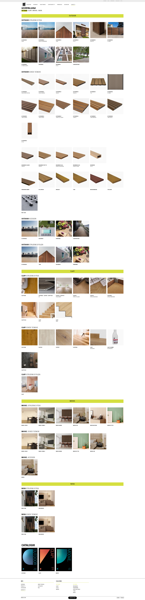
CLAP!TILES (24, 320)
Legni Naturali (76, 589)
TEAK (74, 189)
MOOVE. (23, 477)
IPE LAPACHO (41, 189)
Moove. (57, 589)
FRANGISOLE (59, 4)
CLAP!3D (74, 295)
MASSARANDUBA (93, 189)
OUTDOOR (23, 573)
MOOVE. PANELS (42, 425)
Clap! (57, 586)
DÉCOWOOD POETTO (43, 165)
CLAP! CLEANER (110, 347)
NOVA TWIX (24, 508)
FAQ (39, 587)
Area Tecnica (41, 584)
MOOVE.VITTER (110, 425)
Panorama (75, 587)
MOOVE (57, 573)
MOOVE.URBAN (59, 425)
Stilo (57, 587)
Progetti (23, 586)
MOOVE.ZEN (75, 425)
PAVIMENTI (35, 4)
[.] (77, 597)
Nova (74, 592)
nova (40, 10)
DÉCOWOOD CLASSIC (26, 165)
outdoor (24, 10)
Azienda (23, 584)
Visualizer (23, 587)
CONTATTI (73, 4)
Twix (74, 591)
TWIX (40, 264)
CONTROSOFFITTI (51, 4)
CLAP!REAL (109, 295)
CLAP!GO (40, 347)
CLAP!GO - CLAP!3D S (60, 295)
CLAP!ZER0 (24, 295)
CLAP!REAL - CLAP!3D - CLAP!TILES (46, 295)
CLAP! (40, 320)
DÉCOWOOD (41, 64)
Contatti (23, 590)
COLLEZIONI (29, 4)
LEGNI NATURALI (76, 64)
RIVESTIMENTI (43, 4)
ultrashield (93, 40)
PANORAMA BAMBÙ (25, 189)
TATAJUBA (109, 189)
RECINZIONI (66, 4)
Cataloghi (40, 586)
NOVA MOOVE (41, 508)
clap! (30, 10)
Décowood (75, 586)
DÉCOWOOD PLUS (59, 165)
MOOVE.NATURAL (93, 425)
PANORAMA (58, 238)
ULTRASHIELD (24, 40)
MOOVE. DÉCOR (24, 425)
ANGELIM (57, 189)
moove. (35, 10)
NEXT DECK (24, 212)
